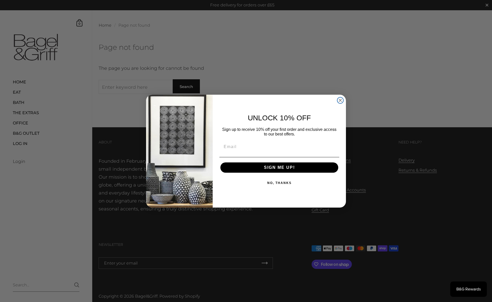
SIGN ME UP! (279, 167)
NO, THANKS (279, 183)
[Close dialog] (340, 100)
